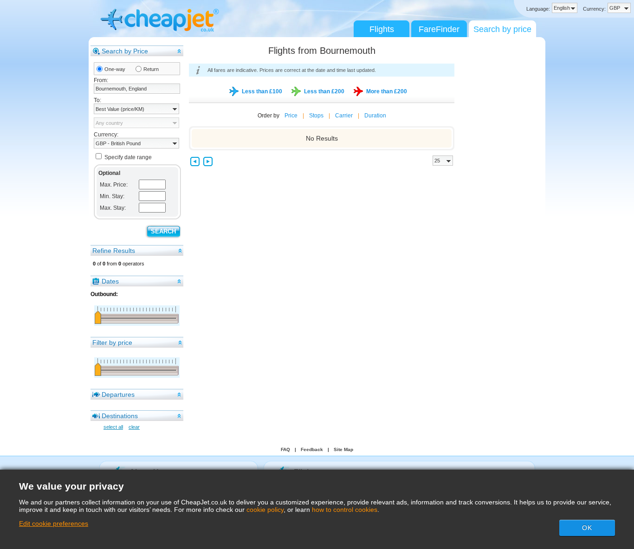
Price (291, 115)
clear (134, 427)
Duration (375, 115)
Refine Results (113, 250)
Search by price (502, 29)
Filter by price (112, 342)
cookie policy (265, 509)
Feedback (312, 449)
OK (587, 527)
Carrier (344, 115)
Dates (110, 281)
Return (151, 69)
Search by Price (125, 51)
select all (113, 427)
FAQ (285, 449)
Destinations (120, 416)
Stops (316, 115)
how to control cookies (344, 509)
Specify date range (128, 157)
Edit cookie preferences (53, 523)
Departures (118, 394)
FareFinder (439, 29)
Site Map (343, 449)
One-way (114, 69)
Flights (381, 29)
